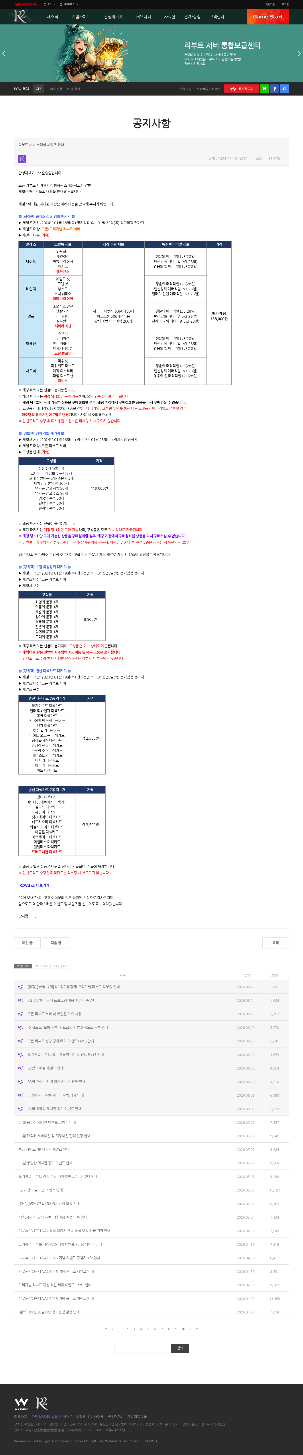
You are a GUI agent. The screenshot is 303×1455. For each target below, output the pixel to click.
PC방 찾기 (73, 89)
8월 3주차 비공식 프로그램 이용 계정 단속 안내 (62, 1000)
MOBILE (68, 4)
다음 (299, 53)
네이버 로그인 (264, 88)
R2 (21, 16)
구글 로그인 (284, 88)
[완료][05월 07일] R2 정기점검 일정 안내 (49, 1203)
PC (49, 4)
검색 (180, 1348)
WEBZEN (21, 1403)
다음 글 (56, 943)
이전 (3, 53)
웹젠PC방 (115, 1417)
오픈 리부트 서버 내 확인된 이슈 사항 (54, 1014)
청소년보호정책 (74, 1417)
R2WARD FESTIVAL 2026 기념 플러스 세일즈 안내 (56, 1271)
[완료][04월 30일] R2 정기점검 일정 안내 (49, 1312)
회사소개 (96, 1417)
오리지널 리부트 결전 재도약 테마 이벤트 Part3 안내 (66, 1054)
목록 (275, 943)
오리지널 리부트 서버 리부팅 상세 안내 (56, 1095)
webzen (26, 4)
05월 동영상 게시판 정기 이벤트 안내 (45, 1163)
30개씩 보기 (41, 966)
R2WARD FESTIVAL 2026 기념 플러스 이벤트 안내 (56, 1298)
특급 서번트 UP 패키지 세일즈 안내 (43, 1149)
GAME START (268, 16)
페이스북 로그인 (274, 88)
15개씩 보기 (23, 966)
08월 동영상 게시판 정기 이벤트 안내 (55, 1108)
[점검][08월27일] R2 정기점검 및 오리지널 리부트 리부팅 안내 (74, 986)
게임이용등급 (137, 1417)
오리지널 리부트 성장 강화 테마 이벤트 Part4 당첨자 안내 (60, 1244)
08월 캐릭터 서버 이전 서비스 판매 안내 (57, 1081)
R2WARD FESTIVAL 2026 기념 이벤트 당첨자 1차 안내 (59, 1257)
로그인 (285, 4)
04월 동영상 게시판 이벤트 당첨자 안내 (47, 1122)
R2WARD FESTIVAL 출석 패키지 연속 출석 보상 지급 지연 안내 (64, 1230)
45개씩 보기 (60, 966)
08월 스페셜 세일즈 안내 (46, 1068)
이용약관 (20, 1417)
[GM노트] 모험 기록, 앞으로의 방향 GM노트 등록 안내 (68, 1027)
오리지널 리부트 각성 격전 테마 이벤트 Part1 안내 (54, 1285)
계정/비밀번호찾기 (208, 89)
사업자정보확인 (115, 1430)
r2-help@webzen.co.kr (49, 1430)
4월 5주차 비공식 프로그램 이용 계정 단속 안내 (52, 1217)
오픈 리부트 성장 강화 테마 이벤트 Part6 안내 (61, 1041)
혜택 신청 (56, 89)
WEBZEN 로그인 (241, 88)
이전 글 (27, 943)
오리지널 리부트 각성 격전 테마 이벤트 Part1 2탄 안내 (58, 1176)
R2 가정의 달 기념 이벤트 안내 (40, 1190)
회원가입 (270, 4)
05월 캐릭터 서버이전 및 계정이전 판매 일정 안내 (54, 1136)
